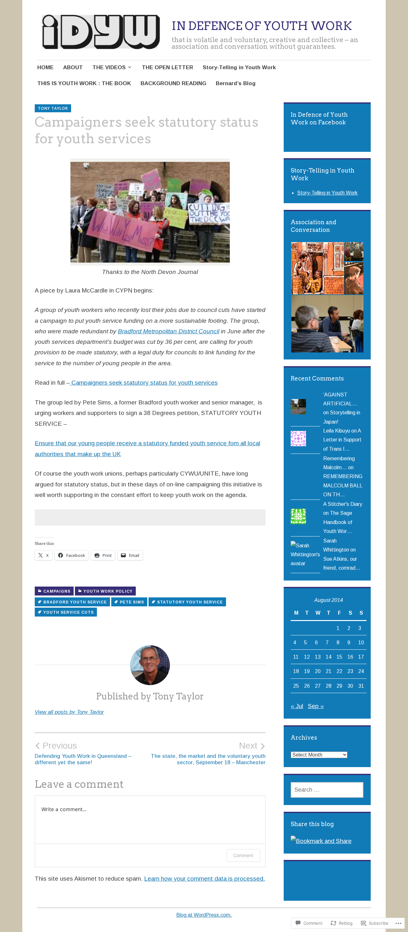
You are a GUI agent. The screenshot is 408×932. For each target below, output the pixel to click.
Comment (243, 855)
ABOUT (73, 67)
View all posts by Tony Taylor (69, 712)
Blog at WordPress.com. (204, 915)
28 (329, 686)
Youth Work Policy (108, 591)
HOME (45, 67)
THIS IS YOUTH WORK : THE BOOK (84, 83)
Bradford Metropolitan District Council (168, 331)
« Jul (297, 706)
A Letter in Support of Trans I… (342, 440)
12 (307, 657)
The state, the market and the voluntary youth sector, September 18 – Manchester (208, 753)
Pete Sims (132, 602)
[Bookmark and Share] (321, 841)
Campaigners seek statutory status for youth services (144, 382)
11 (296, 657)
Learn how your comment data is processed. (204, 878)
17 (361, 657)
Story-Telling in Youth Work (239, 67)
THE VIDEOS (109, 67)
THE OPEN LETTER (167, 67)
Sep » (316, 706)
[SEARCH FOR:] (327, 790)
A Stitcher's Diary (342, 504)
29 (339, 686)
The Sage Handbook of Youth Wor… (337, 522)
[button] (317, 268)
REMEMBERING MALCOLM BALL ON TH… (342, 485)
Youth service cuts (68, 612)
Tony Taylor (53, 108)
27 (318, 686)
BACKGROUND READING (173, 83)
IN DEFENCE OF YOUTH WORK (261, 26)
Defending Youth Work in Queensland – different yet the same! (83, 753)
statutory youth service (190, 602)
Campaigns (56, 591)
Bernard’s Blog (236, 83)
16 (350, 657)
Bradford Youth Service (75, 602)
